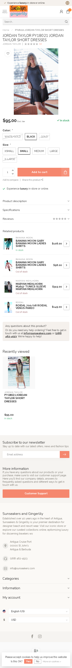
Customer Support (36, 493)
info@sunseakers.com (37, 333)
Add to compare (10, 180)
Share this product (31, 180)
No (37, 661)
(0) (40, 44)
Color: (7, 130)
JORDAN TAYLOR (12, 44)
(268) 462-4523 (18, 558)
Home (6, 30)
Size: (6, 144)
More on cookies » (52, 661)
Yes (28, 661)
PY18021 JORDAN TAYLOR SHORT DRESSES (39, 30)
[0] (68, 11)
